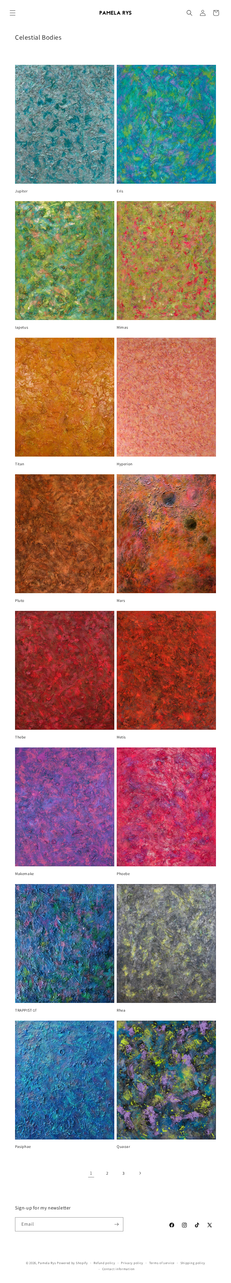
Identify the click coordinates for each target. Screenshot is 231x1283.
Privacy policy (132, 1263)
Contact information (118, 1269)
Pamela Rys (47, 1263)
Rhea (121, 1010)
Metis (121, 737)
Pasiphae (23, 1146)
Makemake (24, 873)
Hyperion (125, 464)
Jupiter (21, 191)
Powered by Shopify (72, 1263)
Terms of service (161, 1263)
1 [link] (91, 1173)
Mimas (122, 327)
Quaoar (123, 1146)
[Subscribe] (116, 1224)
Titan (19, 464)
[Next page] (139, 1173)
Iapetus (21, 327)
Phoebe (123, 873)
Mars (121, 600)
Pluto (19, 600)
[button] (12, 13)
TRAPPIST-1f (26, 1010)
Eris (120, 191)
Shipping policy (192, 1263)
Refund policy (104, 1263)
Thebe (20, 737)
